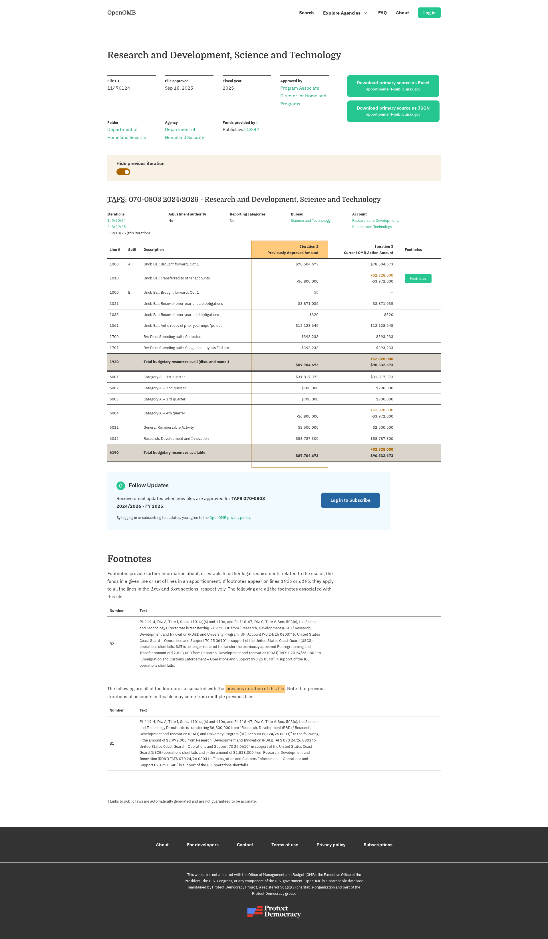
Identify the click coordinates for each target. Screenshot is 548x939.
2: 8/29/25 (116, 226)
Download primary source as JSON (393, 111)
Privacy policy (331, 844)
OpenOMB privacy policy (229, 517)
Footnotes (418, 278)
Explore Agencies (342, 13)
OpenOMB (121, 12)
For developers (203, 844)
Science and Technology (311, 220)
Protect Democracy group (273, 893)
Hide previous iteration (140, 163)
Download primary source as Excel (393, 86)
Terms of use (284, 844)
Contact (245, 844)
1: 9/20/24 (116, 220)
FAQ (382, 12)
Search (306, 12)
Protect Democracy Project (234, 887)
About (402, 12)
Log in (429, 12)
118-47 (251, 129)
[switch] (123, 171)
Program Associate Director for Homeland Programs (303, 95)
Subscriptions (378, 844)
